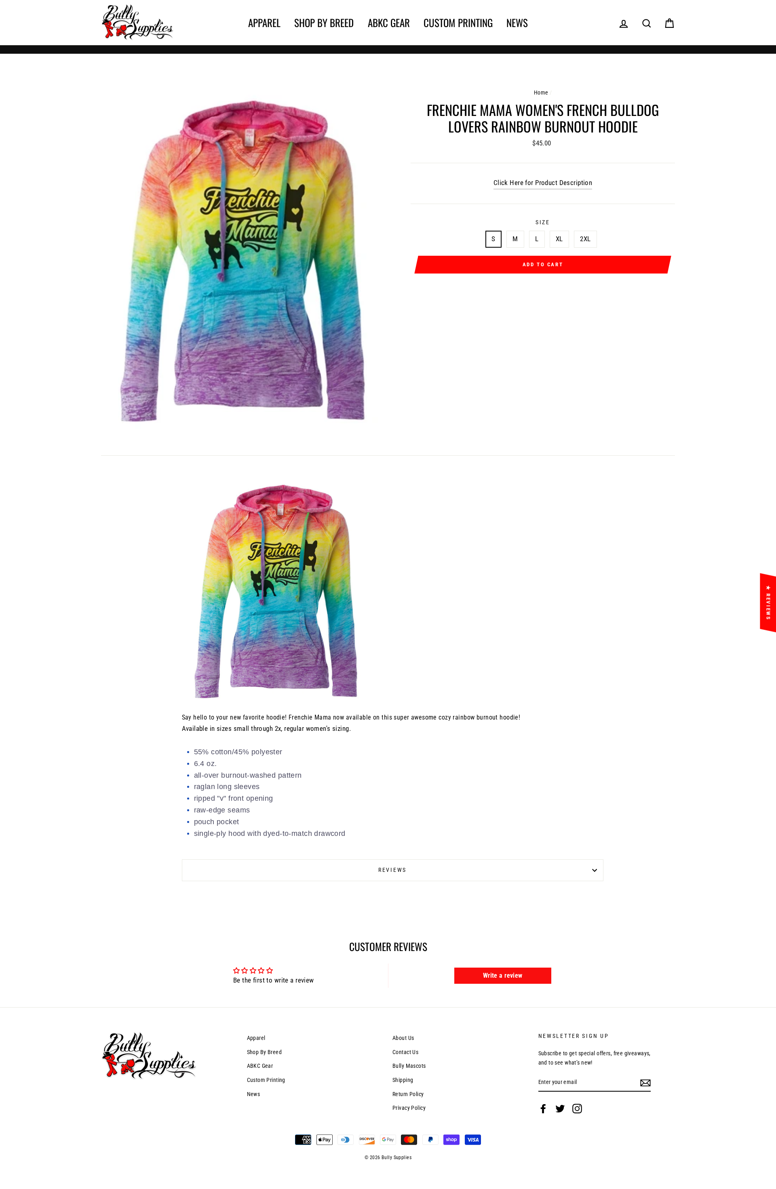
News (517, 22)
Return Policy (408, 1094)
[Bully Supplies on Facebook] (543, 1108)
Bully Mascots (409, 1066)
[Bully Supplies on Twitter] (560, 1108)
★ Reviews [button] (768, 602)
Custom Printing (458, 22)
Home (541, 92)
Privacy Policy (409, 1108)
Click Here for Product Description (542, 183)
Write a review (503, 975)
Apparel (264, 22)
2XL (585, 239)
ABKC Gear (389, 22)
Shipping (402, 1080)
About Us (403, 1038)
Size (543, 222)
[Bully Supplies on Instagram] (577, 1108)
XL (559, 239)
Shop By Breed (324, 22)
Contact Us (405, 1052)
